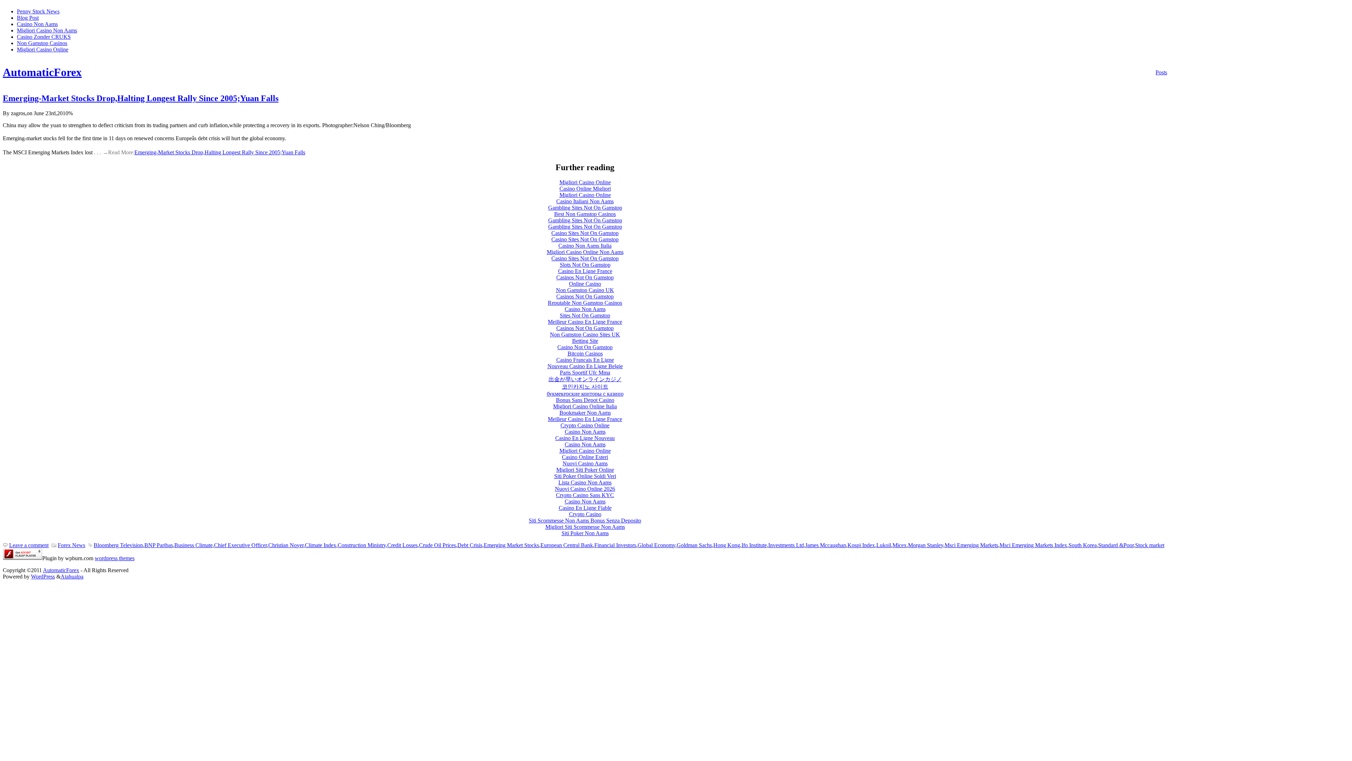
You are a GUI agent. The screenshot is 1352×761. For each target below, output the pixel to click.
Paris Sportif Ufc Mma (585, 373)
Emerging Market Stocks (511, 545)
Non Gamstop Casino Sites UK (585, 335)
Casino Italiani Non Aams (585, 201)
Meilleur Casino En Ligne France (585, 322)
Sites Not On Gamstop (585, 315)
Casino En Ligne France (585, 271)
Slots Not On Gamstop (585, 265)
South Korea (1083, 545)
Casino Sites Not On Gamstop (585, 233)
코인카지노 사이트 (585, 387)
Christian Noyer (285, 545)
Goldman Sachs (694, 545)
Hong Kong (726, 545)
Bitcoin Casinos (585, 354)
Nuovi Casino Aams (585, 463)
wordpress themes (114, 558)
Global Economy (656, 545)
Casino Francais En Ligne (585, 360)
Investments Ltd (786, 545)
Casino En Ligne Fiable (585, 508)
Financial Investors (615, 545)
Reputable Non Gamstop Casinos (585, 303)
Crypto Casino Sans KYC (585, 495)
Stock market (1149, 545)
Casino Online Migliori (585, 189)
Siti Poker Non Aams (585, 533)
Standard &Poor (1116, 545)
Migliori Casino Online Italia (585, 406)
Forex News (71, 545)
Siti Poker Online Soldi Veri (585, 476)
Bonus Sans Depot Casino (585, 400)
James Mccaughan (825, 545)
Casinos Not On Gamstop (585, 277)
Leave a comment (29, 545)
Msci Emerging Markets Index (1033, 545)
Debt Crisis (469, 545)
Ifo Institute (754, 545)
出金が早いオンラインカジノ (585, 379)
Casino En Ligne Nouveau (585, 438)
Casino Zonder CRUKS (44, 37)
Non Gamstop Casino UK (585, 290)
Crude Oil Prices (437, 545)
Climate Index (320, 545)
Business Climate (193, 545)
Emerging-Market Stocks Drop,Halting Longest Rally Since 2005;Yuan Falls (140, 98)
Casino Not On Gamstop (585, 347)
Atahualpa (72, 577)
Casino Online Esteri (585, 457)
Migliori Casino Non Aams (47, 30)
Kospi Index (861, 545)
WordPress (43, 577)
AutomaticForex (42, 72)
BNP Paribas (158, 545)
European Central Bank (566, 545)
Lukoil (883, 545)
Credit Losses (402, 545)
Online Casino (585, 284)
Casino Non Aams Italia (585, 246)
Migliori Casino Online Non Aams (585, 252)
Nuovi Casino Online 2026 (585, 489)
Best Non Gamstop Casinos (585, 214)
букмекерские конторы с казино (585, 394)
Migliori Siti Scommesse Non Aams (585, 527)
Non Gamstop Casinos (42, 43)
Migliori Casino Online (42, 49)
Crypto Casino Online (585, 425)
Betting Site (585, 341)
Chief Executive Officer (240, 545)
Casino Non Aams (37, 24)
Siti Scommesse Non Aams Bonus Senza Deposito (585, 521)
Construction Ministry (362, 545)
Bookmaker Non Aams (585, 413)
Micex (900, 545)
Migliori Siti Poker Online (585, 470)
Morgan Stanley (925, 545)
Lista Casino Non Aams (585, 482)
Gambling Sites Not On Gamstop (585, 208)
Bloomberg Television (118, 545)
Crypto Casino (585, 514)
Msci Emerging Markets (971, 545)
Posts (1161, 72)
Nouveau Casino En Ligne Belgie (585, 366)
